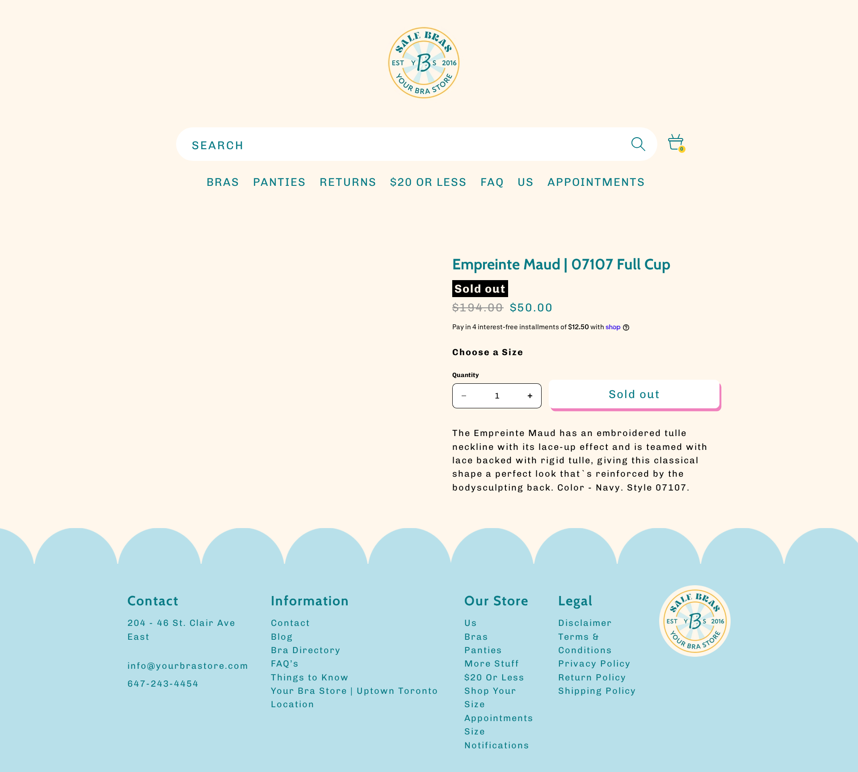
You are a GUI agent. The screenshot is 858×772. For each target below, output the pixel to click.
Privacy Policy (594, 663)
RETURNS (348, 182)
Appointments (499, 718)
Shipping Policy (597, 690)
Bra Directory (306, 650)
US (525, 182)
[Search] (637, 144)
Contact (290, 622)
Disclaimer (585, 622)
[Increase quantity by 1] (530, 395)
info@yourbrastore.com (187, 665)
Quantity (465, 375)
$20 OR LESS (428, 182)
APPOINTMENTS (596, 182)
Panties (483, 650)
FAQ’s (285, 663)
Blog (282, 636)
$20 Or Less (494, 677)
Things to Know (310, 677)
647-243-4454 (163, 683)
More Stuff (491, 663)
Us (470, 622)
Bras (223, 182)
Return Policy (592, 677)
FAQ (492, 182)
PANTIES (279, 182)
